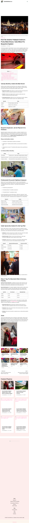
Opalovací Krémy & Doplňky (14, 501)
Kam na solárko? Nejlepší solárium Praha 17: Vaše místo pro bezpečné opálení (7, 392)
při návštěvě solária (14, 301)
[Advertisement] (14, 8)
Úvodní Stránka (14, 509)
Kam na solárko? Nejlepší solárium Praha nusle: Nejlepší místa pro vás (6, 410)
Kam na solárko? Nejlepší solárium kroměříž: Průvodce (21, 392)
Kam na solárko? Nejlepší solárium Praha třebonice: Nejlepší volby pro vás (21, 427)
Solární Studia (14, 505)
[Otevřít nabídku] (27, 1)
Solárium (14, 504)
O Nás (15, 512)
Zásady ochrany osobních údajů (19, 517)
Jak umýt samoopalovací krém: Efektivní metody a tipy (6, 372)
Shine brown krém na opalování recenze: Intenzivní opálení (23, 372)
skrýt (10, 71)
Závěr (2, 80)
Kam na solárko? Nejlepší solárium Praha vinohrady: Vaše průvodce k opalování (21, 410)
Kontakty (14, 513)
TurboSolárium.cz (5, 412)
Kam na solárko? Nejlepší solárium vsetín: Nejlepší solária (6, 427)
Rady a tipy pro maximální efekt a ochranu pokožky (9, 79)
